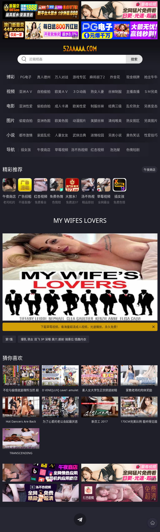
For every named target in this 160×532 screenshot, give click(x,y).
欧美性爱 (79, 106)
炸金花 (115, 77)
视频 (10, 91)
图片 (10, 120)
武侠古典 (79, 135)
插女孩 (26, 149)
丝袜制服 (115, 91)
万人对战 (61, 77)
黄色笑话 (133, 135)
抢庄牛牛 (151, 77)
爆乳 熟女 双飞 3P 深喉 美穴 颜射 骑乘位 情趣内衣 (53, 339)
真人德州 (43, 77)
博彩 (10, 77)
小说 (10, 135)
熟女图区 (133, 120)
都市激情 (25, 135)
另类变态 (151, 106)
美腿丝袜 (97, 120)
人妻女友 (61, 135)
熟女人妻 (97, 91)
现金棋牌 (133, 77)
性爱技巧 (151, 135)
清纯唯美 (115, 120)
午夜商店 (43, 149)
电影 (10, 106)
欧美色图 (61, 120)
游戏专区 (79, 77)
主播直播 (133, 91)
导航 (10, 149)
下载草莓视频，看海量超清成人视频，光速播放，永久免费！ (80, 327)
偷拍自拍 (43, 106)
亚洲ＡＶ (25, 91)
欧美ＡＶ (61, 91)
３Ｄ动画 (79, 91)
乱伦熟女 (133, 106)
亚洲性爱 (25, 106)
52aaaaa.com (80, 48)
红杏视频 (97, 149)
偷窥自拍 (25, 120)
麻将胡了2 (97, 77)
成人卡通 (61, 106)
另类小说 (115, 135)
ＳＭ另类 (151, 91)
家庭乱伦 (43, 135)
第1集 (9, 339)
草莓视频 (61, 149)
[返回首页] (153, 523)
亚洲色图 (43, 120)
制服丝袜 (97, 106)
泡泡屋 (115, 149)
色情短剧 (133, 149)
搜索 (134, 59)
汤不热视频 (79, 149)
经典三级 (115, 106)
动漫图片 (79, 120)
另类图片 (151, 120)
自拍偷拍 (43, 91)
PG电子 (25, 77)
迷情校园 (97, 135)
